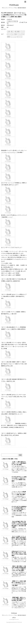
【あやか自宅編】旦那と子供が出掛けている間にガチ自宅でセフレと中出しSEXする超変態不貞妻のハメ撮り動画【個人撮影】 (19, 524)
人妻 (8, 31)
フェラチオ (21, 34)
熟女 (16, 34)
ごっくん (13, 36)
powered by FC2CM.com (16, 622)
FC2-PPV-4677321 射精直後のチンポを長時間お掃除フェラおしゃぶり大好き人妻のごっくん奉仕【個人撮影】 (19, 508)
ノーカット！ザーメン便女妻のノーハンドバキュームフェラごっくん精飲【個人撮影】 (19, 493)
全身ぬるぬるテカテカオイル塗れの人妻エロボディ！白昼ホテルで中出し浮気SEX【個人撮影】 (19, 553)
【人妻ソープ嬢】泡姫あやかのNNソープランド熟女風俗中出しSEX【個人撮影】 (19, 463)
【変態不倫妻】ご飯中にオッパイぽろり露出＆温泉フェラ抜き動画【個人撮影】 (19, 599)
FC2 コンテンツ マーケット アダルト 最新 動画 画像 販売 (14, 615)
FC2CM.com (14, 5)
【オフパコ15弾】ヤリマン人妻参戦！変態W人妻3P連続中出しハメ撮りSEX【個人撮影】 (19, 538)
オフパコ (19, 36)
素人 (12, 31)
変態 (8, 36)
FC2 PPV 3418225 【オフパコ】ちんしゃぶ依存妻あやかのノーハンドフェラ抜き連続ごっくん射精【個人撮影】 (13, 15)
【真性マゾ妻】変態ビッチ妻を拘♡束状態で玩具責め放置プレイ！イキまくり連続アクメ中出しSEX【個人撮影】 (19, 568)
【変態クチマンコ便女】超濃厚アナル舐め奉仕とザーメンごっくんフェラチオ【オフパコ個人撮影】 (19, 583)
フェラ (22, 31)
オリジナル (10, 34)
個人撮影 (17, 31)
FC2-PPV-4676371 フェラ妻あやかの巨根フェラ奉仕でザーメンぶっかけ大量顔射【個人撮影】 (19, 479)
